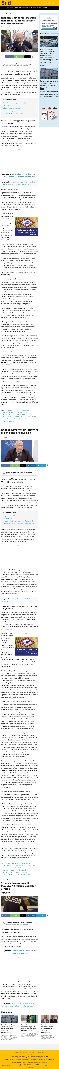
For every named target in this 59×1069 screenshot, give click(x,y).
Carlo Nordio (19, 866)
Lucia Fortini (7, 414)
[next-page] (43, 101)
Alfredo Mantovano (12, 863)
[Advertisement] (19, 161)
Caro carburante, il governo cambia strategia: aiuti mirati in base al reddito (29, 1026)
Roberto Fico (18, 417)
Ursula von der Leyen (23, 874)
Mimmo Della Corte (7, 436)
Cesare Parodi (31, 866)
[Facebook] (47, 3)
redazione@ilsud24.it (29, 1061)
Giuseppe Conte (23, 412)
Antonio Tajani (7, 866)
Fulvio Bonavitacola (22, 410)
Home (2, 14)
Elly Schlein (9, 410)
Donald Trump (7, 868)
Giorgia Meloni (23, 870)
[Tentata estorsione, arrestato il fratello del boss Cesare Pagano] (49, 41)
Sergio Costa (7, 419)
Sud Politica (9, 14)
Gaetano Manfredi (8, 412)
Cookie (32, 1054)
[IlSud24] (7, 3)
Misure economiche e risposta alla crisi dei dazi (18, 524)
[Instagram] (50, 3)
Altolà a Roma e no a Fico (11, 108)
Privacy (29, 1054)
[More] (32, 56)
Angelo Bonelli (26, 863)
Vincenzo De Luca (8, 421)
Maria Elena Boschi (20, 414)
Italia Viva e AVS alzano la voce (13, 113)
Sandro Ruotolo (31, 417)
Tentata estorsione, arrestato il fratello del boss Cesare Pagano (47, 51)
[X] (53, 3)
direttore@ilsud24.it (38, 1057)
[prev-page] (41, 101)
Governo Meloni (21, 872)
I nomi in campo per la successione (14, 111)
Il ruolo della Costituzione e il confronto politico (18, 521)
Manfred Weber (8, 874)
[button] (52, 8)
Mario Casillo (7, 417)
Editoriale (8, 426)
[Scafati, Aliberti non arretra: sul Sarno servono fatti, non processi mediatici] (49, 1019)
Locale (7, 879)
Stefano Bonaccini (20, 419)
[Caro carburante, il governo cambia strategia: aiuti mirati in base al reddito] (29, 1019)
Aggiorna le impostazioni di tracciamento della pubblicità (29, 1052)
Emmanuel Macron (9, 870)
